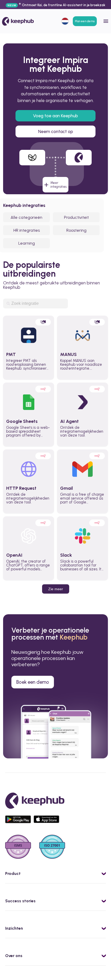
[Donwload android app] (19, 821)
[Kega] (18, 21)
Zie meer (55, 589)
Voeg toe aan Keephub (55, 115)
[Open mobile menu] (106, 21)
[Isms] (18, 847)
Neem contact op (55, 131)
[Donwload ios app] (48, 821)
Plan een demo (85, 21)
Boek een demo (32, 682)
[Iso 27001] (52, 847)
